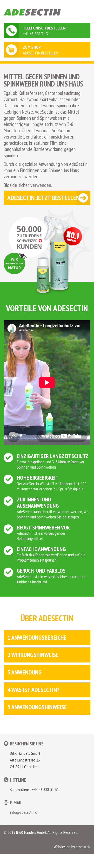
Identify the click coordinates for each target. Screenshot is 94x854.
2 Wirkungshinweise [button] (33, 654)
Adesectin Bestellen (40, 53)
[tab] (47, 637)
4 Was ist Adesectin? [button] (33, 689)
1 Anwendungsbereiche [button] (36, 637)
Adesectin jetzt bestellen (43, 197)
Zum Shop (32, 47)
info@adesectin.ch (24, 812)
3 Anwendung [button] (24, 672)
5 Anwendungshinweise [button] (37, 707)
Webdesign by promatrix (72, 846)
